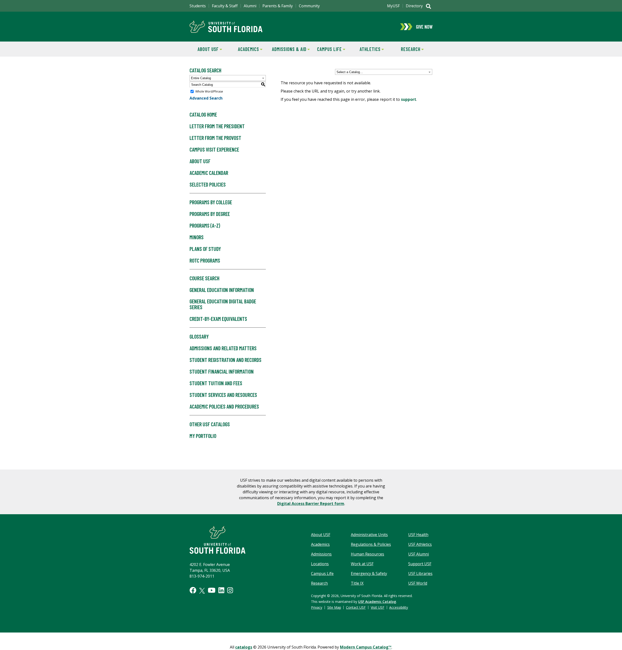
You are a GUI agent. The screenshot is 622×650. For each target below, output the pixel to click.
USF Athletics (420, 544)
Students (198, 6)
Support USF (419, 563)
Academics (244, 49)
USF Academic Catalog (377, 601)
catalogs (243, 647)
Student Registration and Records (225, 360)
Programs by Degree (210, 214)
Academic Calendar (209, 173)
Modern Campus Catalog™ (365, 647)
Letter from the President (217, 126)
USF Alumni (418, 554)
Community (309, 6)
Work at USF (362, 563)
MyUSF (393, 6)
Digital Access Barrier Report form (310, 503)
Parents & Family (277, 6)
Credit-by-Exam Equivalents (218, 319)
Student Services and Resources (223, 395)
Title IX (357, 583)
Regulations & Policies (371, 544)
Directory (414, 6)
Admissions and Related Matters (223, 348)
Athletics (366, 49)
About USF (204, 49)
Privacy (316, 607)
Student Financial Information (222, 371)
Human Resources (367, 554)
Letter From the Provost (215, 138)
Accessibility (398, 607)
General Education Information (222, 290)
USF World (417, 583)
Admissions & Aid (288, 49)
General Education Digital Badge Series (223, 304)
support (408, 99)
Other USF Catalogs (210, 424)
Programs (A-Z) (205, 225)
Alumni (250, 6)
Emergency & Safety (369, 573)
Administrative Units (369, 534)
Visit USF (377, 607)
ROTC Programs (205, 260)
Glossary (199, 336)
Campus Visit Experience (214, 149)
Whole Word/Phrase (209, 91)
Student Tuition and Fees (216, 383)
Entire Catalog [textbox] (201, 78)
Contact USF (356, 607)
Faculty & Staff (225, 6)
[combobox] (383, 72)
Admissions (321, 554)
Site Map (334, 607)
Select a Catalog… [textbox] (350, 72)
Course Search (204, 278)
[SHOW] (428, 7)
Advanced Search (206, 98)
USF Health (418, 534)
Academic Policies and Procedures (224, 406)
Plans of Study (205, 249)
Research (406, 49)
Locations (320, 563)
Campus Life (326, 49)
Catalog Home (203, 114)
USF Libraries (420, 573)
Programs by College (211, 202)
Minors (197, 237)
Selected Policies (208, 184)
